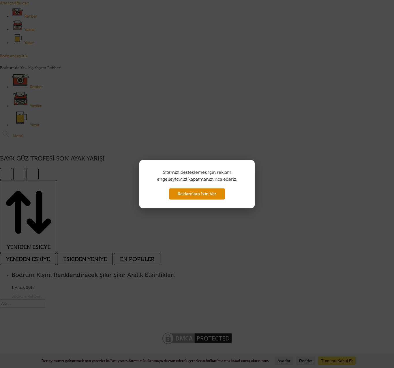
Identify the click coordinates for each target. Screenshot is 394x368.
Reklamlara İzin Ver (197, 193)
